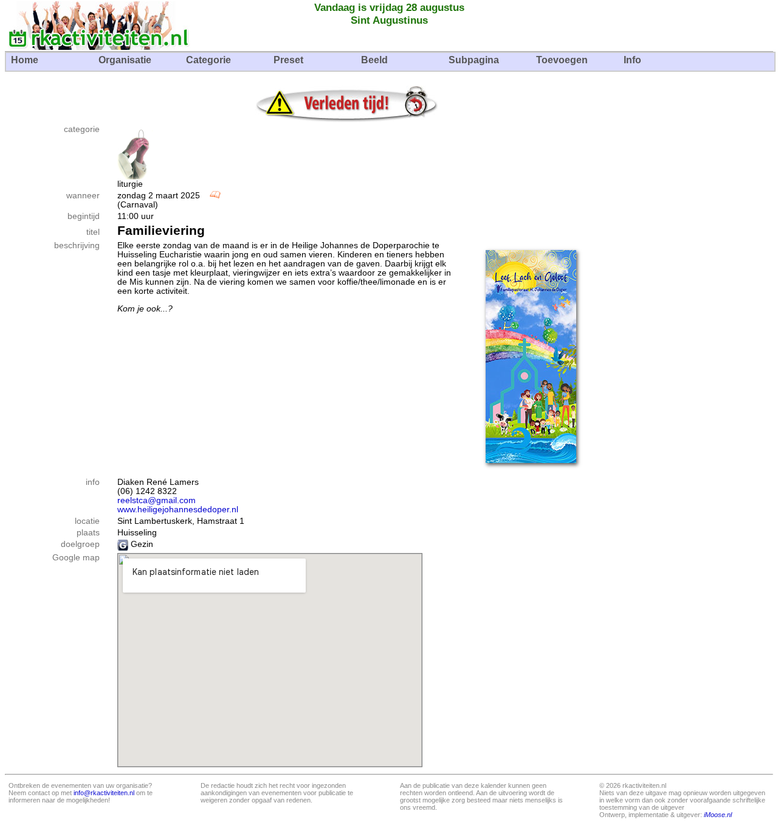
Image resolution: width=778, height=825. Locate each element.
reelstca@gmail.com (156, 500)
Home (24, 60)
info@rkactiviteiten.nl (104, 792)
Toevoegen (562, 60)
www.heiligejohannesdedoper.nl (177, 509)
